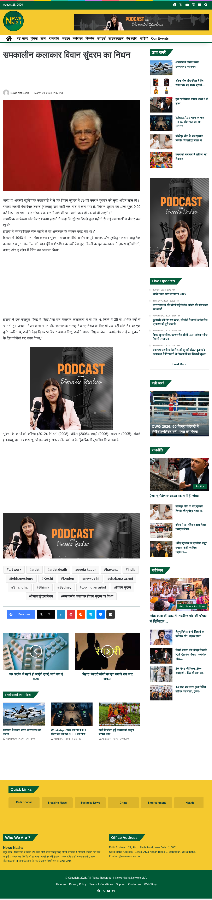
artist (35, 569)
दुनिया (34, 38)
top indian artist (94, 587)
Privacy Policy (78, 884)
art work (15, 569)
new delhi (91, 578)
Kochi (48, 578)
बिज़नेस (90, 38)
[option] (179, 413)
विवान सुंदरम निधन (42, 596)
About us (60, 884)
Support (120, 884)
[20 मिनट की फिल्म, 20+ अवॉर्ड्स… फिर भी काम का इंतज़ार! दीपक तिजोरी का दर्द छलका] (161, 674)
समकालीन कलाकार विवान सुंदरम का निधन (88, 596)
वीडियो (144, 38)
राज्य (43, 38)
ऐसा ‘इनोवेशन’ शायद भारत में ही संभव (174, 496)
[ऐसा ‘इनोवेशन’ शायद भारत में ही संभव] (161, 105)
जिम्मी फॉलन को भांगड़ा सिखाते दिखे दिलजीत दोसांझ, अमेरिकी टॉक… (191, 654)
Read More (64, 860)
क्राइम (66, 38)
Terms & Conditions (101, 884)
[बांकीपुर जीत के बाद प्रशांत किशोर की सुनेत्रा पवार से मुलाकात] (161, 141)
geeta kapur (86, 569)
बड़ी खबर (22, 38)
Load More (179, 364)
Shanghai (20, 587)
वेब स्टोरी (131, 38)
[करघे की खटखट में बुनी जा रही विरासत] (161, 160)
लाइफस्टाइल (116, 38)
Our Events (160, 38)
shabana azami (121, 578)
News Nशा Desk (20, 93)
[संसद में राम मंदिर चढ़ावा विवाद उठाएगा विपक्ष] (161, 530)
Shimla (44, 587)
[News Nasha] (13, 21)
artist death (58, 569)
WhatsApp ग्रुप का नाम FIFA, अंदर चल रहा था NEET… (190, 122)
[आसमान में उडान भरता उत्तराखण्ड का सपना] (24, 714)
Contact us (134, 884)
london (68, 578)
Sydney (65, 587)
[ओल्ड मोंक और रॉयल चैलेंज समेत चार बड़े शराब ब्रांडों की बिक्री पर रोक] (161, 86)
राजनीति (54, 38)
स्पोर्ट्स (101, 38)
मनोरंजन (78, 38)
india (131, 569)
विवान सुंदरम (123, 587)
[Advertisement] (78, 74)
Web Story (150, 884)
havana (112, 569)
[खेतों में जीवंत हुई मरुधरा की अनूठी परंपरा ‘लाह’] (119, 714)
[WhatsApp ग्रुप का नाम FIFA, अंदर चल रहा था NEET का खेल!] (72, 714)
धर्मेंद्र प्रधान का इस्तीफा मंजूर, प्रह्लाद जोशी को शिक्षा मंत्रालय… (191, 547)
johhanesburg (22, 578)
